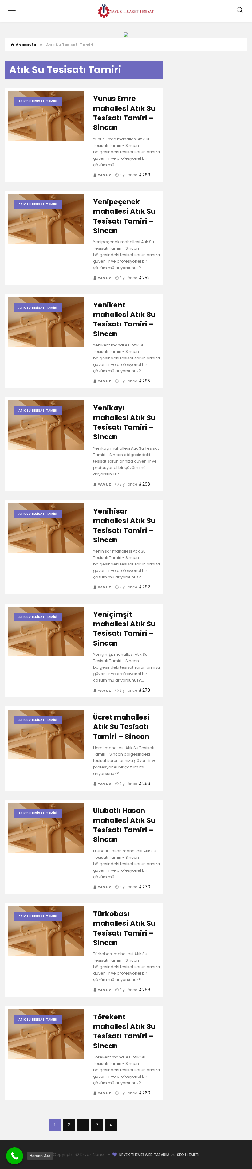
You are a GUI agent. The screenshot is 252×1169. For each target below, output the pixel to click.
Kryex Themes (132, 1154)
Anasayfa (25, 44)
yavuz (104, 175)
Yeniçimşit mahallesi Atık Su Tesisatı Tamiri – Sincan (124, 628)
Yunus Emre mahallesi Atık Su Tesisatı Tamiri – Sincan (124, 113)
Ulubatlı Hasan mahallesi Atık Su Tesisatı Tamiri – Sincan (124, 825)
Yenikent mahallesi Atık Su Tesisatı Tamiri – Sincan (124, 319)
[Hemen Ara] (14, 1155)
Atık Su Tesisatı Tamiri (37, 101)
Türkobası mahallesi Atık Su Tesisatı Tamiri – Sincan (124, 928)
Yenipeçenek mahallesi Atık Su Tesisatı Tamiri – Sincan (124, 216)
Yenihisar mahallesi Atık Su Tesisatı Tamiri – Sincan (124, 525)
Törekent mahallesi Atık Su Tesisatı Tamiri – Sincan (124, 1031)
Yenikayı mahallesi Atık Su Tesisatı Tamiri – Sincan (124, 422)
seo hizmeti (188, 1154)
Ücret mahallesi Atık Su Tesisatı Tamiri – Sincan (121, 726)
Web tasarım (157, 1154)
